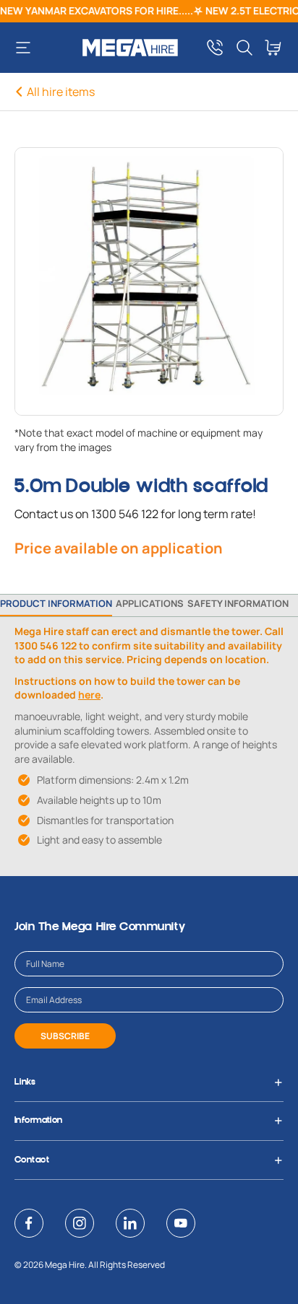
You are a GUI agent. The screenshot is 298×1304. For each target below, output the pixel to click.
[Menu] (28, 47)
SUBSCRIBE (65, 1036)
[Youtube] (180, 1223)
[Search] (244, 47)
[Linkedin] (130, 1223)
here (89, 694)
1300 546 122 (124, 514)
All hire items (61, 92)
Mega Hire (65, 1265)
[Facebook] (28, 1223)
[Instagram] (79, 1223)
